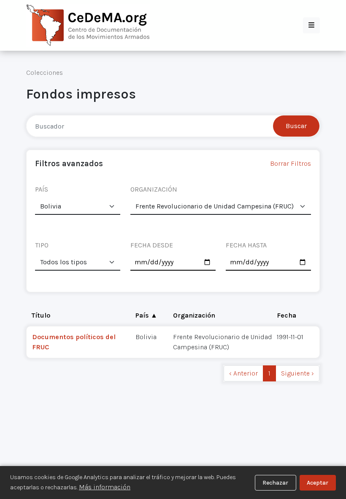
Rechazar (275, 482)
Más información (104, 487)
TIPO (42, 245)
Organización (194, 315)
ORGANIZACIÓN (153, 189)
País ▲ (146, 315)
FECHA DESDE (151, 245)
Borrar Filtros (290, 163)
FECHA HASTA (246, 245)
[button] (311, 25)
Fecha (286, 315)
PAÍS (41, 189)
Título (41, 315)
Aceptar (317, 482)
